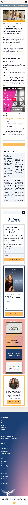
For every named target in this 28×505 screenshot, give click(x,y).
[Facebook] (19, 221)
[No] (26, 500)
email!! (20, 51)
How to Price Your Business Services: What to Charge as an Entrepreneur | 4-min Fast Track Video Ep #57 (19, 185)
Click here (5, 136)
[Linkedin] (15, 221)
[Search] (23, 212)
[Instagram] (9, 221)
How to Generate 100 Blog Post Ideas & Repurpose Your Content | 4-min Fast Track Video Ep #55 (8, 159)
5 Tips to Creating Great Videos (19, 160)
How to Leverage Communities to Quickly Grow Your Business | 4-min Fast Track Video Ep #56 (8, 185)
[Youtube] (12, 221)
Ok (14, 503)
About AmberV (14, 401)
